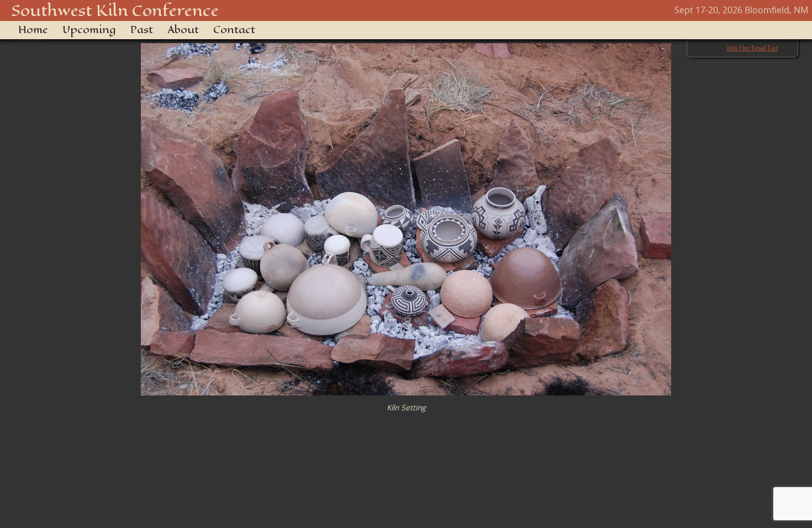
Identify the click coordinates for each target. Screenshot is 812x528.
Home (33, 30)
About (183, 30)
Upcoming (89, 30)
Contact (234, 30)
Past (141, 30)
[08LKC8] (406, 213)
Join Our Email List (752, 48)
